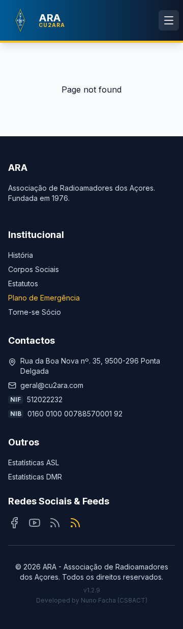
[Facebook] (14, 523)
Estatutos (23, 283)
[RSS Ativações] (75, 523)
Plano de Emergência (44, 297)
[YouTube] (34, 523)
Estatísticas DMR (35, 476)
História (20, 255)
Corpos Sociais (33, 269)
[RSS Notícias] (55, 523)
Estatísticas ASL (33, 462)
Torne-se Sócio (34, 312)
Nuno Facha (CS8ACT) (114, 600)
